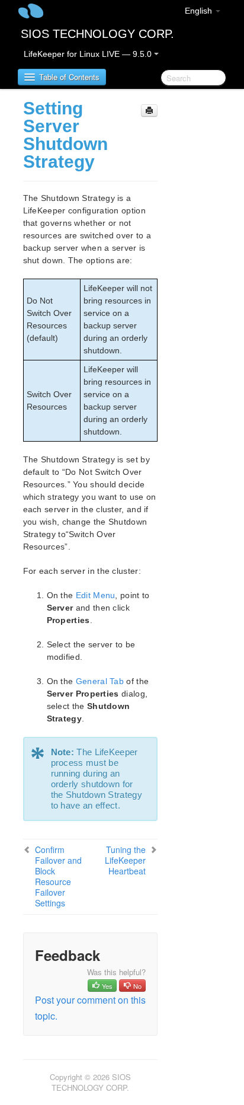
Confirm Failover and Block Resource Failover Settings (58, 876)
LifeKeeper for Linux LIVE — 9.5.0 (89, 54)
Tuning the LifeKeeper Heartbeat (125, 860)
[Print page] (149, 110)
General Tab (100, 681)
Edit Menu (95, 595)
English (199, 10)
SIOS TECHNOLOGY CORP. (97, 33)
